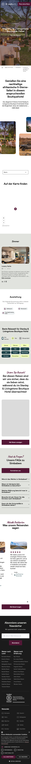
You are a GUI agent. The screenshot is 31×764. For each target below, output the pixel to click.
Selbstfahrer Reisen (19, 679)
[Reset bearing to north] (3, 223)
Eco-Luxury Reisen (18, 659)
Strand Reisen (17, 681)
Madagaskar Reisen (7, 664)
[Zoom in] (3, 218)
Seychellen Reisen (6, 679)
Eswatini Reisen (6, 659)
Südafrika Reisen (6, 684)
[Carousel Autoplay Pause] (27, 601)
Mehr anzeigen (6, 278)
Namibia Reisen (5, 669)
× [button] (29, 732)
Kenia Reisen (5, 661)
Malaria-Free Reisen (19, 671)
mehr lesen (15, 108)
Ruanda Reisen (5, 671)
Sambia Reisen (5, 674)
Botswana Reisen (6, 656)
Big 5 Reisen (17, 656)
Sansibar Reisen (6, 676)
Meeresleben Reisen (19, 674)
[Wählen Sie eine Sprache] (14, 4)
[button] (15, 255)
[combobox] (2, 732)
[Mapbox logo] (5, 226)
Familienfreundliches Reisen (21, 661)
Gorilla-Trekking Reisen (20, 669)
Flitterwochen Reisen (19, 664)
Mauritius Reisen (6, 666)
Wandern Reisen (18, 684)
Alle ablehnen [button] (23, 757)
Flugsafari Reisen (18, 666)
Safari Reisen (17, 676)
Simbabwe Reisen (6, 681)
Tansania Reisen (6, 686)
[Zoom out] (3, 220)
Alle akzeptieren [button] (8, 757)
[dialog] (15, 747)
